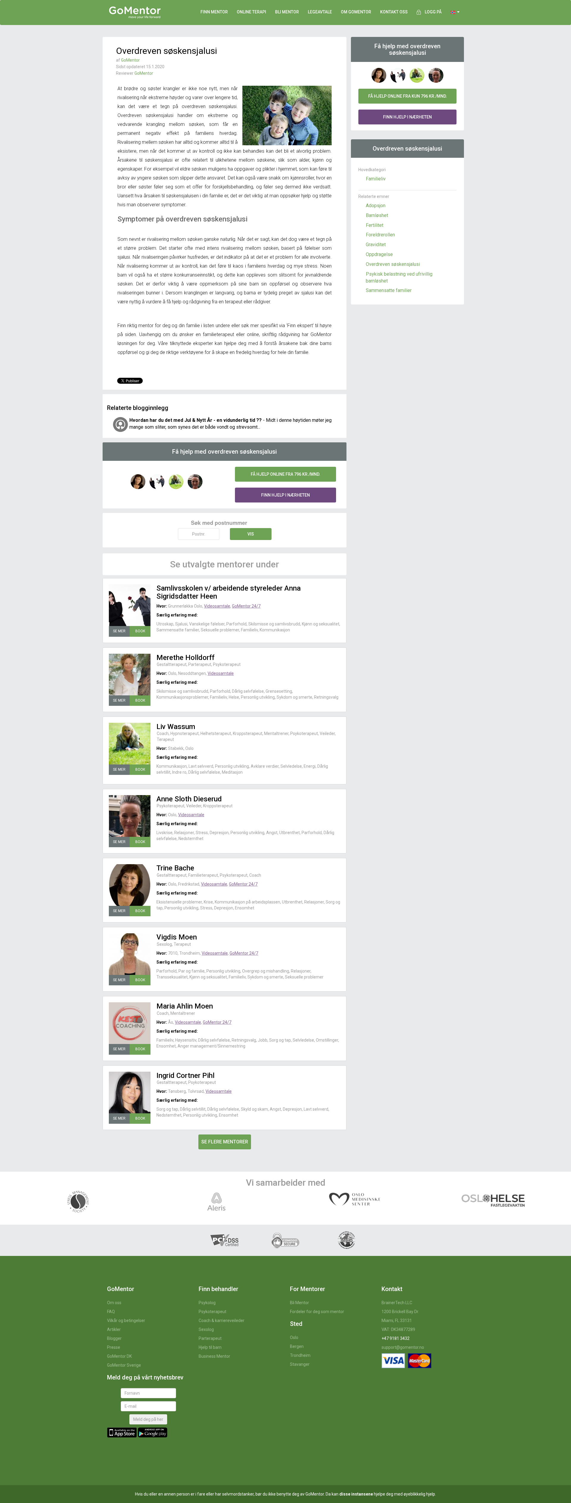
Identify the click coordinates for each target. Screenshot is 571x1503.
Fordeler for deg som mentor (317, 1311)
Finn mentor (214, 12)
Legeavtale (320, 12)
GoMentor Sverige (124, 1365)
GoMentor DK (119, 1356)
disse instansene (356, 1494)
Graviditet (376, 244)
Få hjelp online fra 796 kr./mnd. (285, 474)
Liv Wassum (175, 726)
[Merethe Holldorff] (129, 674)
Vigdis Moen (176, 937)
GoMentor (130, 60)
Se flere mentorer (224, 1142)
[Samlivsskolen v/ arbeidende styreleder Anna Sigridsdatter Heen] (129, 605)
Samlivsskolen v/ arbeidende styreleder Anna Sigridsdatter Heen (228, 592)
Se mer (119, 631)
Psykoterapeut (212, 1311)
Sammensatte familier (389, 290)
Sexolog (206, 1329)
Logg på (433, 12)
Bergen (297, 1346)
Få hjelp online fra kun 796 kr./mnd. (407, 96)
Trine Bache (175, 868)
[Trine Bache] (129, 885)
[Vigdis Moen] (129, 954)
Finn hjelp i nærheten (285, 495)
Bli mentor (287, 12)
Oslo (294, 1337)
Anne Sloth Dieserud (189, 799)
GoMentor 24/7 (246, 606)
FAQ (111, 1311)
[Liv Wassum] (129, 743)
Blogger (114, 1338)
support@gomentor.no (403, 1347)
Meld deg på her (148, 1419)
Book (140, 631)
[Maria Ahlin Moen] (129, 1023)
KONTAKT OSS (394, 12)
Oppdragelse (379, 254)
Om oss (114, 1302)
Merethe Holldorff (185, 657)
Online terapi (251, 12)
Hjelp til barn (210, 1347)
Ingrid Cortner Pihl (185, 1075)
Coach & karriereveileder (221, 1320)
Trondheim (300, 1355)
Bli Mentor (299, 1302)
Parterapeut (210, 1338)
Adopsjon (375, 205)
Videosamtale (217, 606)
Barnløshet (377, 215)
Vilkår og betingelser (126, 1320)
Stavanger (300, 1364)
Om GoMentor (356, 12)
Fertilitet (374, 225)
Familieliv (376, 179)
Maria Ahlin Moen (184, 1006)
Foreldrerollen (380, 235)
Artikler (114, 1329)
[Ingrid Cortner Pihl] (129, 1092)
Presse (113, 1347)
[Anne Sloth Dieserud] (129, 816)
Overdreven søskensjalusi (393, 264)
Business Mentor (214, 1356)
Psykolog (207, 1302)
